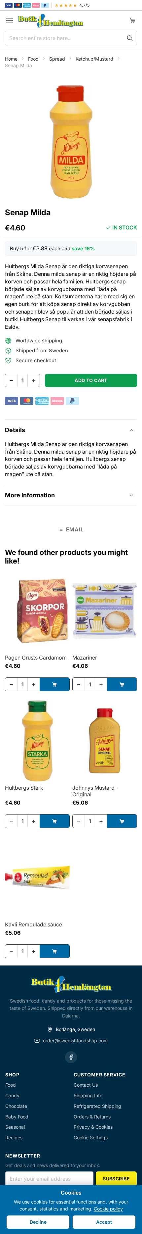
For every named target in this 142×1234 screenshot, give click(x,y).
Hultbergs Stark (24, 787)
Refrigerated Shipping (97, 1106)
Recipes (13, 1137)
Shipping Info (88, 1095)
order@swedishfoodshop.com (75, 1040)
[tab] (71, 430)
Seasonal (15, 1127)
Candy (12, 1095)
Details (15, 429)
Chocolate (16, 1106)
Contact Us (86, 1085)
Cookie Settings (91, 1137)
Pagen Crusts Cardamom (36, 657)
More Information (30, 495)
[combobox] (71, 38)
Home (12, 59)
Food (34, 59)
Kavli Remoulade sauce (33, 924)
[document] (71, 1209)
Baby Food (16, 1116)
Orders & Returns (92, 1116)
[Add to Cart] (54, 684)
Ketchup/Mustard (95, 59)
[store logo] (51, 20)
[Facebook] (71, 1057)
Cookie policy (108, 1208)
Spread (57, 59)
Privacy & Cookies (93, 1127)
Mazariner (84, 657)
